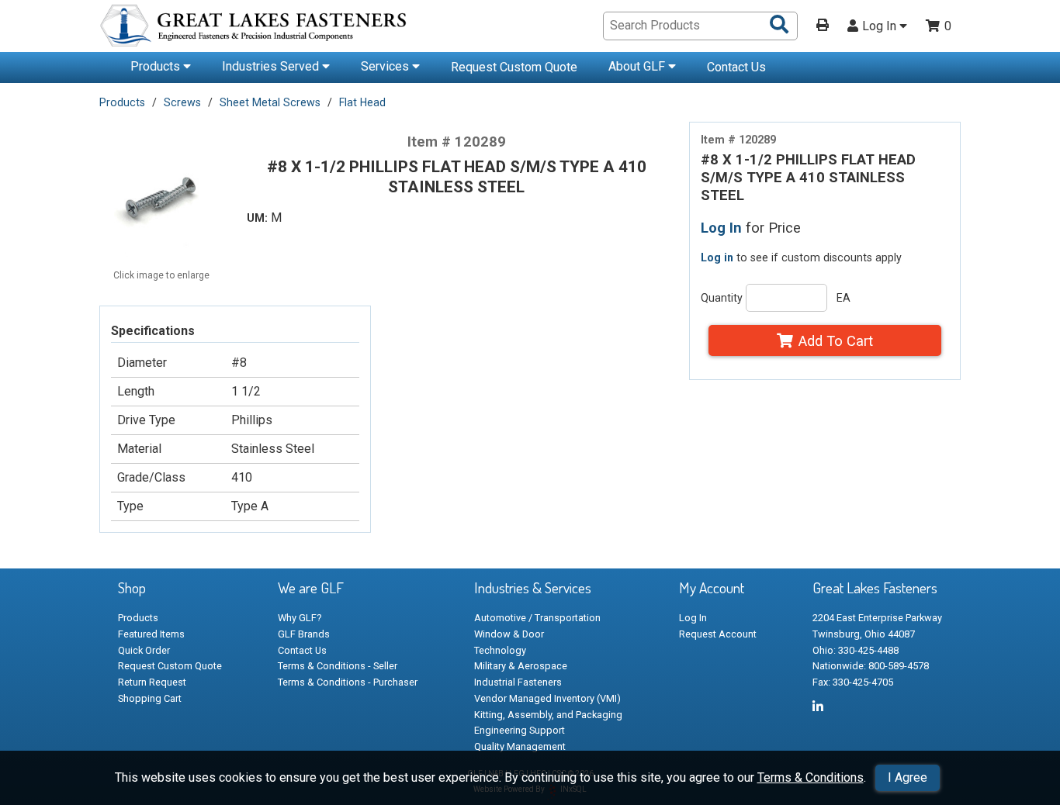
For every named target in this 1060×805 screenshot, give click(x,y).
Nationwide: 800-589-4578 (870, 666)
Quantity (722, 298)
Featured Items (151, 634)
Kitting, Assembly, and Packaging (548, 714)
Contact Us (736, 67)
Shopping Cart (150, 698)
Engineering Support (519, 730)
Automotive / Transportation (537, 618)
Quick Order (144, 650)
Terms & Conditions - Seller (337, 666)
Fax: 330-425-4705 (852, 682)
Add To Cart (835, 341)
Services (386, 66)
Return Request (152, 682)
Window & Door (509, 634)
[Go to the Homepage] (254, 28)
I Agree (907, 777)
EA (843, 298)
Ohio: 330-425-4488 (855, 650)
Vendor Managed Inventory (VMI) (547, 698)
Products (156, 66)
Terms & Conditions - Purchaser (347, 682)
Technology (500, 650)
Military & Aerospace (520, 666)
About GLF (638, 66)
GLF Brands (304, 634)
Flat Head (362, 102)
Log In (880, 26)
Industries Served (272, 66)
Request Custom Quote (514, 67)
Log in (717, 257)
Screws (182, 102)
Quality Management (520, 746)
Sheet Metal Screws (270, 102)
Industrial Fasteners (518, 682)
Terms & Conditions (810, 777)
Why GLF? (299, 618)
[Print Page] (822, 26)
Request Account (718, 634)
